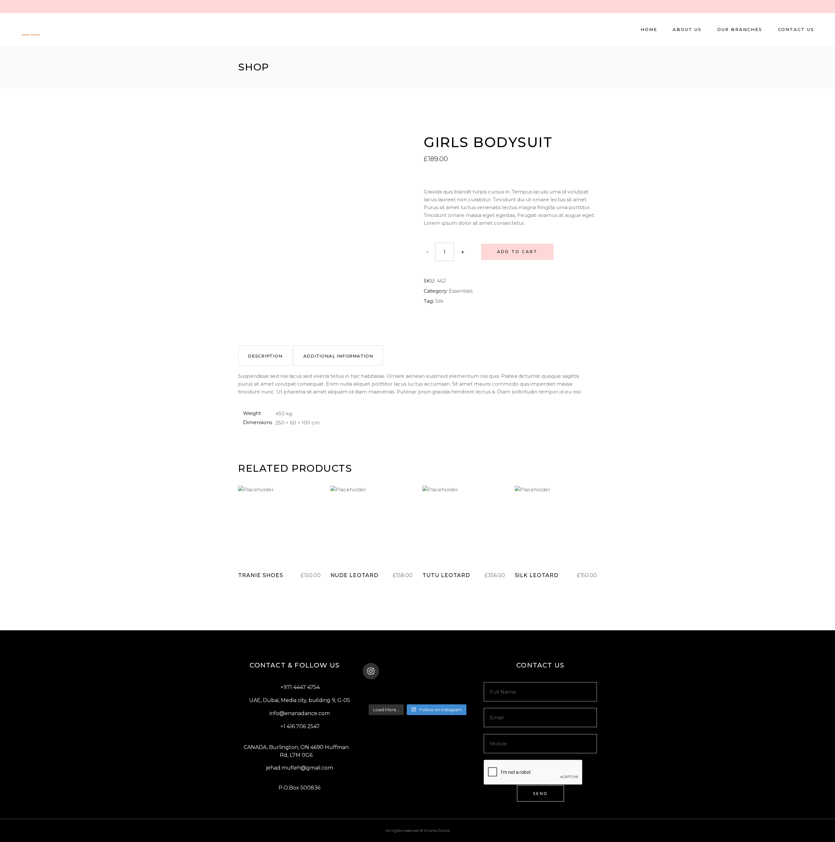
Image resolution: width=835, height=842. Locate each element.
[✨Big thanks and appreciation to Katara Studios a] (381, 696)
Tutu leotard (446, 575)
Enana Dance (437, 830)
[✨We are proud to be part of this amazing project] (417, 688)
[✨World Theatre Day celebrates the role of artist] (381, 688)
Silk (439, 301)
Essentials (461, 291)
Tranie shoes (260, 575)
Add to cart (517, 251)
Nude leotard (354, 575)
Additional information (338, 356)
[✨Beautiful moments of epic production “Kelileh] (454, 688)
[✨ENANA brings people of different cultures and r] (454, 696)
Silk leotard (537, 575)
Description (265, 356)
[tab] (265, 355)
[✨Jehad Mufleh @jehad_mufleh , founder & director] (417, 696)
